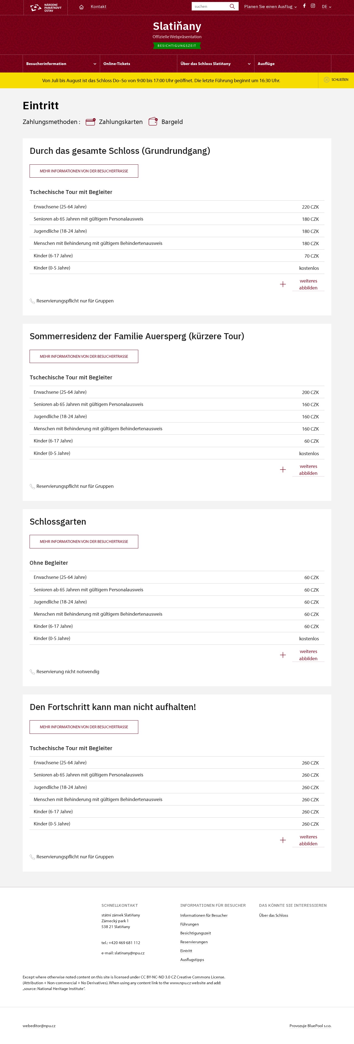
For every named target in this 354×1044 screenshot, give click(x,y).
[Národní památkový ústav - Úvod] (46, 7)
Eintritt (186, 950)
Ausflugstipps (192, 959)
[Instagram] (313, 7)
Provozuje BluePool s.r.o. (310, 1025)
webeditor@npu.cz (39, 1025)
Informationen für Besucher (204, 915)
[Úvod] (81, 6)
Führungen (189, 924)
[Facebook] (304, 7)
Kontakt (98, 6)
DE (325, 6)
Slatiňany (177, 26)
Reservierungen (194, 941)
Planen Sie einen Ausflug (269, 6)
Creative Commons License (200, 977)
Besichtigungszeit (195, 933)
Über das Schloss (273, 915)
